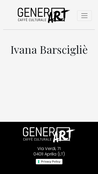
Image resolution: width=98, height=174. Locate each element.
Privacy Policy (50, 161)
